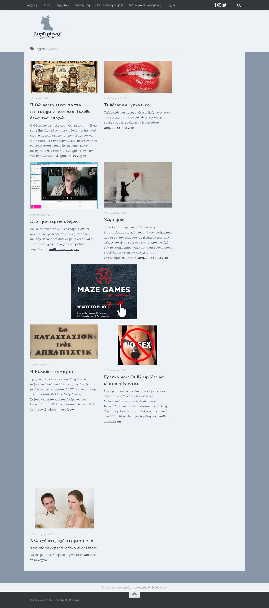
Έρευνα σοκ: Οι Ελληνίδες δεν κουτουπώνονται (134, 380)
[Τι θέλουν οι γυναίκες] (138, 77)
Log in (171, 5)
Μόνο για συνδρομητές (145, 5)
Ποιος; (47, 5)
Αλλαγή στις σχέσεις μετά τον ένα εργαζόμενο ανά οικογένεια (63, 543)
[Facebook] (215, 5)
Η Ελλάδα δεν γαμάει (53, 371)
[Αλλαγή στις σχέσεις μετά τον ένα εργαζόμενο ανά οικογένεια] (64, 508)
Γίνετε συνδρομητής (109, 5)
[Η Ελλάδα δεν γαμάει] (64, 342)
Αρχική (32, 5)
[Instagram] (219, 5)
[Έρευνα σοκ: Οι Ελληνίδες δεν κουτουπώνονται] (138, 344)
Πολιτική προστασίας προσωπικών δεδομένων (134, 587)
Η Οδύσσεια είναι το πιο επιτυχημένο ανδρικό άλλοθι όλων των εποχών (60, 111)
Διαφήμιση (82, 5)
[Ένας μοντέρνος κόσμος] (64, 185)
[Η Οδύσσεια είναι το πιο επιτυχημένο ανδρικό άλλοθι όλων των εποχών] (64, 77)
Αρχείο (62, 5)
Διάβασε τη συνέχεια (71, 155)
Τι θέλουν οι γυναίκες (126, 104)
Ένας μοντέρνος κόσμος (54, 221)
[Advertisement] (104, 455)
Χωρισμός (114, 219)
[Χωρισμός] (138, 185)
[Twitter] (224, 5)
